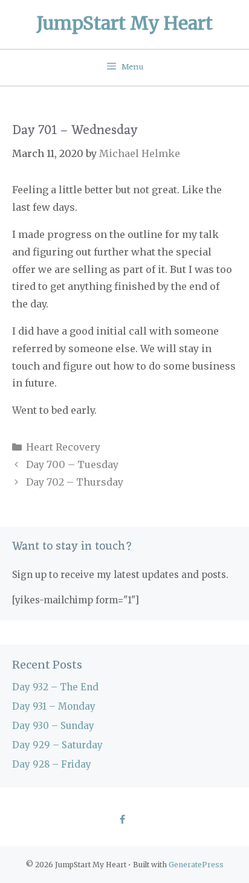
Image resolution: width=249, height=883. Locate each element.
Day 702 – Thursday (74, 482)
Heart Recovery (63, 447)
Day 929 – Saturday (57, 745)
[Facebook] (122, 820)
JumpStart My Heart (125, 22)
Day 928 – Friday (51, 764)
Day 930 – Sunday (53, 725)
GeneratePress (196, 864)
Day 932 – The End (55, 687)
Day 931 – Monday (53, 706)
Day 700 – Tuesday (72, 464)
